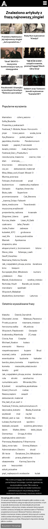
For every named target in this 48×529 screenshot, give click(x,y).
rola (4, 378)
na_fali (29, 414)
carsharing (28, 378)
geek (26, 216)
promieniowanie (10, 196)
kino (4, 268)
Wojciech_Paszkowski (12, 330)
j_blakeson (7, 276)
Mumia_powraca (10, 177)
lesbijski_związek (10, 426)
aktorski (6, 457)
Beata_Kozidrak (33, 410)
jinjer (4, 133)
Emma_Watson (30, 445)
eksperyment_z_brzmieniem (16, 248)
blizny (38, 248)
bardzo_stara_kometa (12, 362)
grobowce (26, 232)
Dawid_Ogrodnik (23, 314)
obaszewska (8, 461)
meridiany (7, 288)
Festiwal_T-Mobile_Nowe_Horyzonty (20, 129)
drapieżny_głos (9, 244)
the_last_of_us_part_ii (12, 402)
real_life (6, 236)
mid (18, 414)
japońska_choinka (10, 141)
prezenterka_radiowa (12, 212)
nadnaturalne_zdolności (13, 438)
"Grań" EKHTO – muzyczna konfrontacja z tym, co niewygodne (12, 65)
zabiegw (24, 228)
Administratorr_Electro (13, 449)
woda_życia (35, 133)
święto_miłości (9, 149)
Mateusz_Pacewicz (32, 318)
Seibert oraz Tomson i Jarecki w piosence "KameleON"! (34, 91)
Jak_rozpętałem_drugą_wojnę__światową (22, 264)
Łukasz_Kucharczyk (11, 422)
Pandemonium (32, 141)
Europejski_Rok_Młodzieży (15, 272)
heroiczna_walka (10, 326)
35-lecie (6, 453)
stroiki (14, 378)
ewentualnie (8, 358)
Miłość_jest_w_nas (10, 418)
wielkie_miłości (34, 280)
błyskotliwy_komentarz (13, 296)
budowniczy (8, 184)
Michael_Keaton (10, 342)
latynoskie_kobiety (11, 410)
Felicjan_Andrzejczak (12, 181)
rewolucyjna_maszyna (13, 157)
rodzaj (25, 390)
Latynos (34, 296)
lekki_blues (36, 429)
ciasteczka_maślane (29, 184)
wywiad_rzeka (9, 354)
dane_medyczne (10, 204)
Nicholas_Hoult (9, 284)
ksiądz (5, 145)
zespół (24, 394)
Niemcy (20, 346)
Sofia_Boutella (9, 121)
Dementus (7, 433)
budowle (24, 358)
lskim (4, 429)
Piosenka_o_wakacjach (13, 125)
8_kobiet (6, 386)
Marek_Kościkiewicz (12, 280)
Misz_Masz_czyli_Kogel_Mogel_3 (17, 173)
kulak (37, 473)
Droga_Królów (25, 433)
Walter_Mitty (19, 429)
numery (37, 272)
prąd (30, 181)
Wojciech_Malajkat (11, 292)
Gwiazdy (6, 188)
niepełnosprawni (10, 350)
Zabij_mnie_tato (9, 445)
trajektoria (33, 362)
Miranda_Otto (29, 382)
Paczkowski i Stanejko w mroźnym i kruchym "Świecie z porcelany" (12, 90)
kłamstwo (7, 117)
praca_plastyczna (23, 457)
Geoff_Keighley (9, 256)
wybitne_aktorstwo (33, 426)
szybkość (6, 414)
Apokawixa (20, 240)
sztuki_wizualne (9, 469)
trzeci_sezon (18, 133)
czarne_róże (35, 157)
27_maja (32, 334)
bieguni (15, 268)
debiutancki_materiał (24, 169)
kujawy (27, 350)
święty (5, 370)
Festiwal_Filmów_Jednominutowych (20, 406)
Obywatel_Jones (10, 318)
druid (32, 449)
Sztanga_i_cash (25, 252)
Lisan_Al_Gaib (27, 220)
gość (16, 370)
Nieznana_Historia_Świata (14, 260)
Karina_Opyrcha (27, 461)
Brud (39, 350)
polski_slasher (26, 137)
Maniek (5, 240)
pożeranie (26, 354)
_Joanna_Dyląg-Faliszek (14, 200)
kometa (5, 366)
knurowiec (7, 165)
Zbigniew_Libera (10, 216)
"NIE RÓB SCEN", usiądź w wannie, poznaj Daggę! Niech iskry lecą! (34, 65)
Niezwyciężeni (9, 394)
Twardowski (29, 204)
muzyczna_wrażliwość (12, 208)
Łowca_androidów (24, 236)
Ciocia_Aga (7, 338)
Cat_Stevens (30, 196)
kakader (38, 358)
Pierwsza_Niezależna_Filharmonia (18, 441)
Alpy (20, 276)
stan (4, 161)
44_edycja (28, 326)
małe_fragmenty (30, 149)
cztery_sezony (23, 117)
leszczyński (16, 465)
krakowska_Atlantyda (12, 334)
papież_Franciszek (23, 145)
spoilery (30, 422)
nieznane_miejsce (31, 322)
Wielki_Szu (30, 418)
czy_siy (5, 169)
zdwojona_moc (25, 165)
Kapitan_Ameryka (24, 188)
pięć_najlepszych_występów (15, 473)
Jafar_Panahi (23, 224)
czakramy (7, 224)
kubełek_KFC (8, 232)
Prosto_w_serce (9, 322)
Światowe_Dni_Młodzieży (28, 453)
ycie (4, 465)
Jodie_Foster (8, 228)
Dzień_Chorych (9, 390)
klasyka (5, 314)
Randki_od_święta (31, 284)
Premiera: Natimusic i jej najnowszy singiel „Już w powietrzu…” (12, 39)
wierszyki (6, 346)
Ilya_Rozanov (8, 137)
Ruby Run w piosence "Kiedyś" (34, 37)
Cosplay (22, 338)
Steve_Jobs (7, 252)
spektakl (22, 288)
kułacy (26, 342)
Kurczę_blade (8, 220)
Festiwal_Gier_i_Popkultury (15, 153)
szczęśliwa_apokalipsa (26, 386)
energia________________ (23, 161)
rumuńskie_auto (10, 382)
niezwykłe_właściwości (26, 366)
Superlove (22, 192)
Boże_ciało (7, 192)
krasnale (32, 212)
